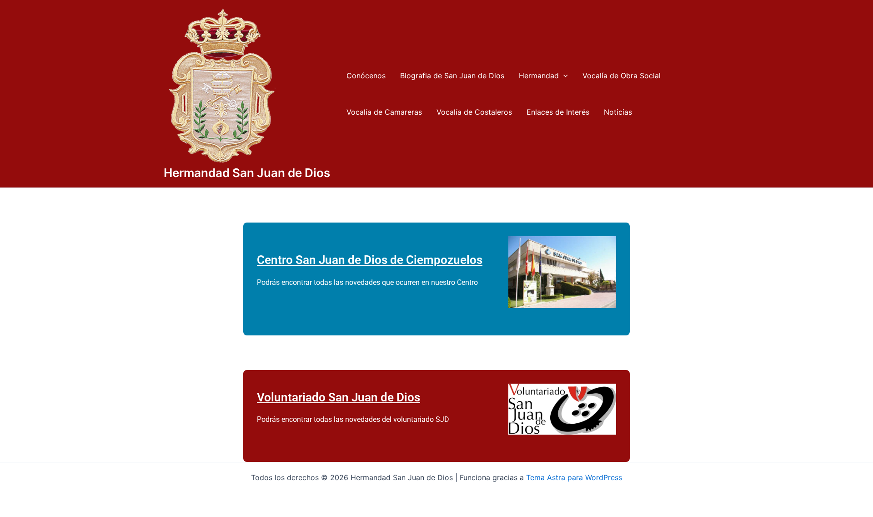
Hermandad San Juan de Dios (247, 173)
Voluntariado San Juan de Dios (338, 397)
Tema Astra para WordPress (574, 477)
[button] (563, 75)
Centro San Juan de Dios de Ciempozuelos (369, 260)
